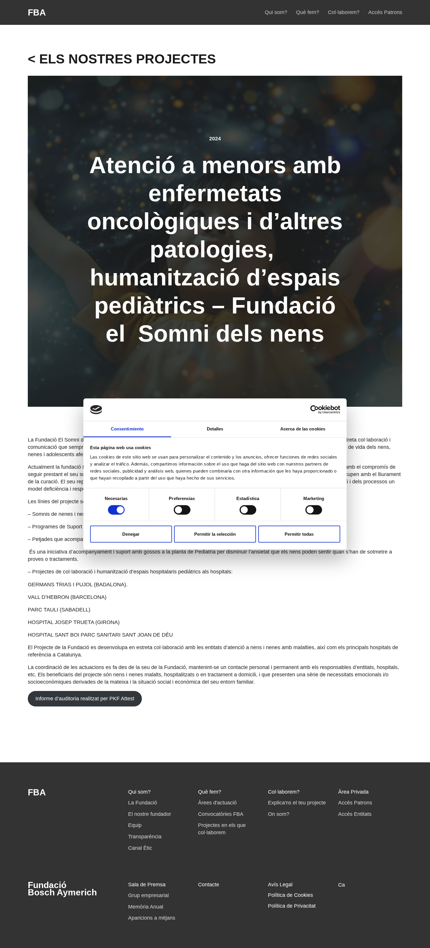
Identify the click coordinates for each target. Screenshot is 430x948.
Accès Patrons (385, 12)
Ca (341, 885)
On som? (278, 814)
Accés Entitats (354, 814)
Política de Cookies (290, 895)
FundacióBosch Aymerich (62, 888)
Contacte (208, 884)
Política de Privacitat (292, 906)
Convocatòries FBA (220, 814)
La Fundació (142, 803)
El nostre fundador (149, 814)
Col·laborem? (344, 12)
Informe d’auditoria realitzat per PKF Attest (84, 698)
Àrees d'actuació (217, 803)
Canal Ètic (140, 848)
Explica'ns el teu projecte (297, 803)
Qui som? (276, 12)
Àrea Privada (353, 792)
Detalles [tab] (215, 428)
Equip (135, 825)
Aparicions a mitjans (151, 918)
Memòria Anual (145, 907)
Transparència (144, 837)
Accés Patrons (355, 803)
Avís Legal (280, 884)
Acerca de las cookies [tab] (302, 428)
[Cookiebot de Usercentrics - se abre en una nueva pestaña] (314, 409)
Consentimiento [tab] (127, 428)
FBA (37, 12)
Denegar (131, 534)
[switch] (182, 509)
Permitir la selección (215, 534)
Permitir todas (299, 534)
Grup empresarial (148, 895)
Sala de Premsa (147, 884)
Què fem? (307, 12)
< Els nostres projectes (122, 58)
